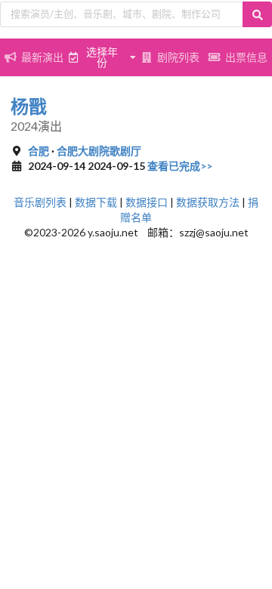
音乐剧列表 (40, 202)
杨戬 (29, 106)
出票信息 (246, 57)
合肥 (38, 150)
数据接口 (146, 202)
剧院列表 (178, 57)
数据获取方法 (208, 202)
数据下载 (96, 202)
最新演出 (42, 57)
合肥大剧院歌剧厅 (99, 150)
